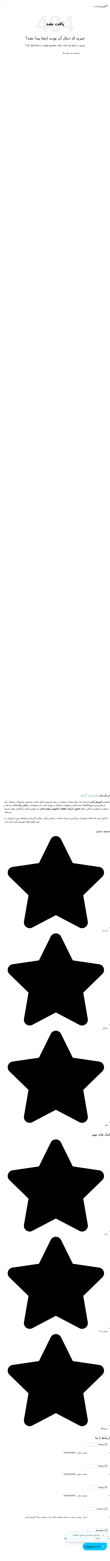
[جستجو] (31, 53)
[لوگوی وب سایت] (100, 6)
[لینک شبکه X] (58, 2)
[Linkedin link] (55, 2)
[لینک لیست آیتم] (57, 981)
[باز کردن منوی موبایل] (5, 6)
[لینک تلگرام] (52, 2)
